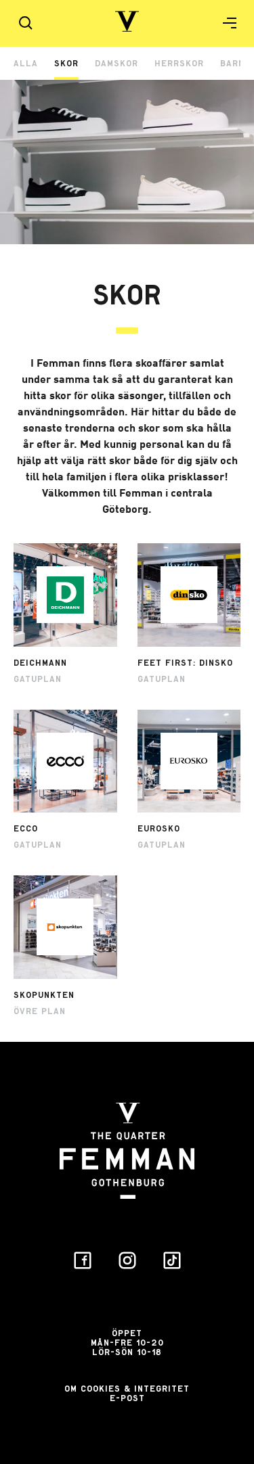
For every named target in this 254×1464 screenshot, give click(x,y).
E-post (127, 1398)
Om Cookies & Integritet (127, 1388)
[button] (224, 23)
